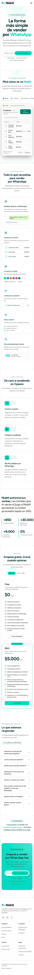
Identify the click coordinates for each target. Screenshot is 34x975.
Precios (4, 934)
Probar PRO (17, 703)
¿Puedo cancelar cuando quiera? (12, 804)
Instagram (22, 933)
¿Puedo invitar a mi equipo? (13, 796)
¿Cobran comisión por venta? (14, 780)
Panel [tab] (6, 98)
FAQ (3, 937)
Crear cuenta (5, 949)
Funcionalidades (6, 927)
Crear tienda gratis (22, 53)
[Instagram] (3, 917)
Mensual (11, 573)
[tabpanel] (17, 130)
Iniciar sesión (5, 946)
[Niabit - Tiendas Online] (8, 2)
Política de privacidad (25, 951)
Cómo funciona (6, 931)
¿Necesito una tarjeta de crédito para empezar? (13, 752)
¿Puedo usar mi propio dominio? (15, 766)
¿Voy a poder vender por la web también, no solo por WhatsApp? (15, 788)
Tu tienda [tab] (16, 98)
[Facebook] (11, 917)
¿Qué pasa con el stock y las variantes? (14, 773)
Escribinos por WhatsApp (13, 743)
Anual (20, 573)
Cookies (21, 955)
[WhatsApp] (7, 917)
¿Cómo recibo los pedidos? (13, 759)
